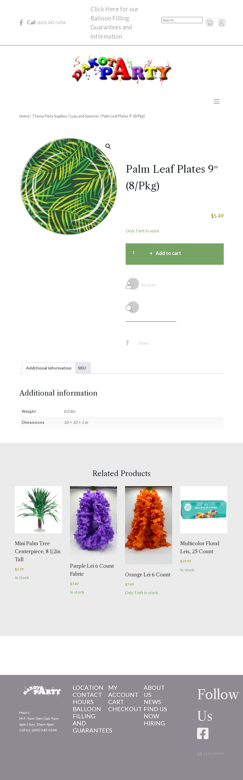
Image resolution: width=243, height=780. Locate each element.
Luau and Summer (84, 116)
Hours (83, 701)
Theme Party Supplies (49, 116)
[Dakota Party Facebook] (21, 22)
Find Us (155, 708)
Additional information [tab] (48, 368)
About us (154, 691)
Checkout (121, 708)
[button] (108, 146)
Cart (116, 701)
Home (24, 116)
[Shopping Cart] (210, 22)
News (152, 701)
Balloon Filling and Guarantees (86, 719)
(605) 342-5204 (51, 22)
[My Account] (221, 22)
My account (121, 691)
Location (86, 687)
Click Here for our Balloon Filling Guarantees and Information (114, 22)
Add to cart (168, 253)
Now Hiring (154, 719)
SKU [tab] (82, 368)
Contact (86, 694)
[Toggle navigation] (217, 101)
